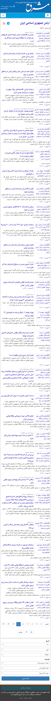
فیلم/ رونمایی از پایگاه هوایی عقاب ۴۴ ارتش (19, 565)
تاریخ (47, 641)
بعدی (20, 632)
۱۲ (13, 624)
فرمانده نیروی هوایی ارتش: (26, 369)
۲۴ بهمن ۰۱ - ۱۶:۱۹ (45, 240)
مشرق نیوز (33, 6)
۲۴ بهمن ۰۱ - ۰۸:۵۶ (44, 258)
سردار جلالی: (30, 522)
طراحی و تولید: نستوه (25, 698)
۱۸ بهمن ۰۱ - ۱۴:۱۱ (45, 618)
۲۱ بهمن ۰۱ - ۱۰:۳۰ (45, 350)
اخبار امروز (25, 678)
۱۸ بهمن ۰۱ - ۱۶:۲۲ (45, 560)
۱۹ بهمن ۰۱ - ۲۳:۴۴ (44, 448)
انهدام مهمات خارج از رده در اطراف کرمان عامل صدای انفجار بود (19, 112)
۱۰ (23, 624)
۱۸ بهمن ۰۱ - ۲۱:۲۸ (45, 518)
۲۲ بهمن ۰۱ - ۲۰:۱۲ (44, 308)
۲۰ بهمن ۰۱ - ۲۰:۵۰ (44, 391)
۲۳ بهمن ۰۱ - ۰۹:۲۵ (44, 277)
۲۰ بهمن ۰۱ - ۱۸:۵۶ (45, 411)
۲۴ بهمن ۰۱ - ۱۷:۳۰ (44, 202)
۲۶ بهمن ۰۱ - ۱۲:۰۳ (44, 166)
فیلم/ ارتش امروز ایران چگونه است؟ (21, 355)
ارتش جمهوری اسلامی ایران (34, 23)
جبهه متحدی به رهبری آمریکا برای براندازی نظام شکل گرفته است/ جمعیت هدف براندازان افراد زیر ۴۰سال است (17, 133)
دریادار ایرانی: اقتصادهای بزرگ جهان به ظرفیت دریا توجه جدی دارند (20, 91)
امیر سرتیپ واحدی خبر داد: (26, 477)
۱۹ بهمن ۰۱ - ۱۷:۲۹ (45, 490)
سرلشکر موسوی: (29, 32)
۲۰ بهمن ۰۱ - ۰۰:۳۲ (44, 429)
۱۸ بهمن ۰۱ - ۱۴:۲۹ (45, 597)
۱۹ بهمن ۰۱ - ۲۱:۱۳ (45, 473)
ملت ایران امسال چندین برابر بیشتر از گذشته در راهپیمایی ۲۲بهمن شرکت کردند (18, 298)
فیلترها (47, 659)
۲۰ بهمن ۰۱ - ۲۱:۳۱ (45, 365)
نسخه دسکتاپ (25, 688)
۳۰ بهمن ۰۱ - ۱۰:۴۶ (45, 67)
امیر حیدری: (30, 262)
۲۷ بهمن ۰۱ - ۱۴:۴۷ (44, 105)
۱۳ (8, 624)
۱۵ (31, 632)
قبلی (46, 624)
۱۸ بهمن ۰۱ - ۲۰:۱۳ (45, 540)
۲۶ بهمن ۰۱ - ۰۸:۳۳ (44, 184)
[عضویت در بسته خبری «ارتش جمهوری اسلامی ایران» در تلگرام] (8, 23)
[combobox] (25, 644)
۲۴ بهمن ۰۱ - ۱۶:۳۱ (45, 220)
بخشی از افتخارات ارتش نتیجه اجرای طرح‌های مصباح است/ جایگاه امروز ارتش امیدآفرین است (17, 38)
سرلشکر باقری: (30, 294)
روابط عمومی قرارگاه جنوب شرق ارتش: (23, 108)
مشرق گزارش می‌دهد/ (28, 494)
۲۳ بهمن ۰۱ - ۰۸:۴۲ (28, 288)
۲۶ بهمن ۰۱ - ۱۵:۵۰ (45, 147)
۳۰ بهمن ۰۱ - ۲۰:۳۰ (44, 49)
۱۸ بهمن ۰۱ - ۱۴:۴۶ (45, 577)
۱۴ (3, 624)
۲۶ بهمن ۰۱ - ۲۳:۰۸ (44, 124)
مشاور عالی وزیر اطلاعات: (27, 433)
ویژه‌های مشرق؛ (29, 452)
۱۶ (26, 632)
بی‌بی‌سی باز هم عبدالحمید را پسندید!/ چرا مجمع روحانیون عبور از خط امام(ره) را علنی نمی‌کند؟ (19, 458)
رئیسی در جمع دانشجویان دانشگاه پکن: (23, 150)
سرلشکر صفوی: (29, 128)
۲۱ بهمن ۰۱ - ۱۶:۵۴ (45, 328)
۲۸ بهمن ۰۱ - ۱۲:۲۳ (44, 85)
